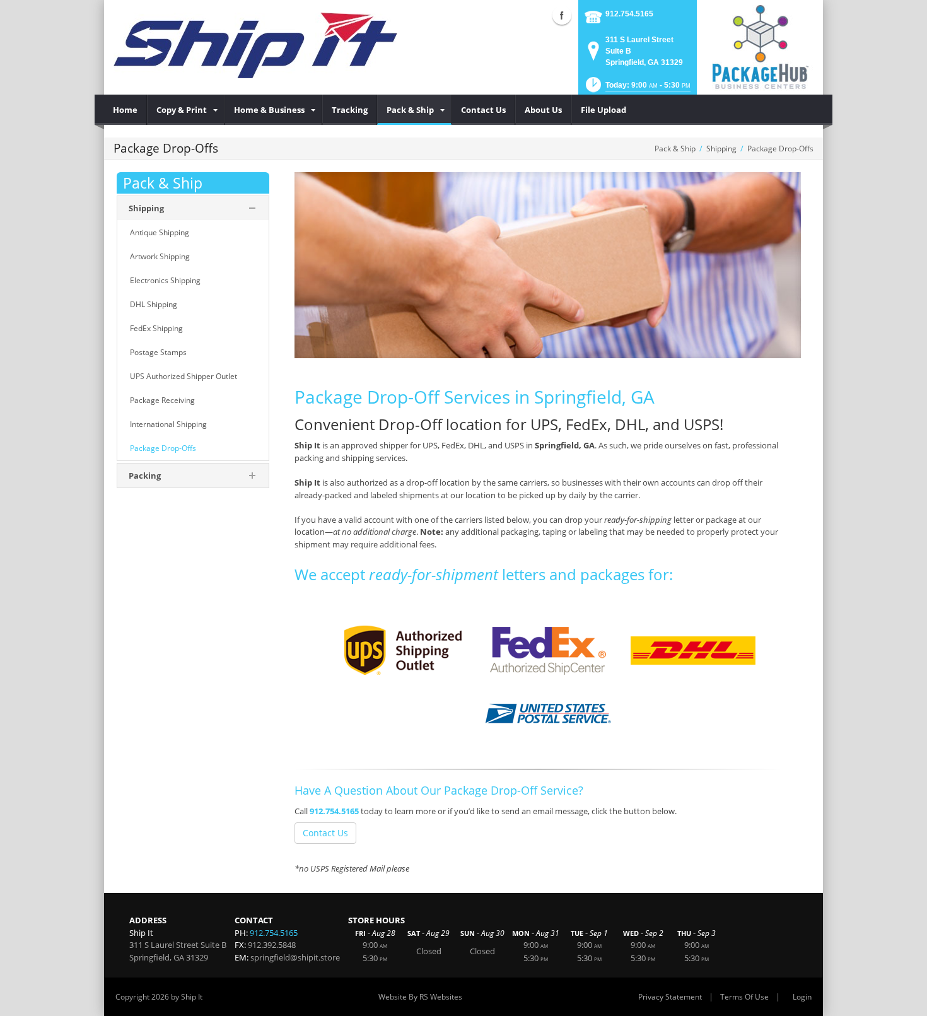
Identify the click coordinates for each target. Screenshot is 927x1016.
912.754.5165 (629, 13)
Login (802, 996)
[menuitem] (125, 110)
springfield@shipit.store (295, 957)
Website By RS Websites (420, 996)
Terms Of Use (744, 996)
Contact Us (325, 833)
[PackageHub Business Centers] (760, 46)
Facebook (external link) (561, 15)
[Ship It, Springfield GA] (255, 44)
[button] (637, 88)
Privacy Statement (670, 996)
